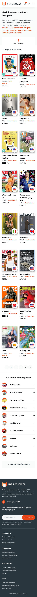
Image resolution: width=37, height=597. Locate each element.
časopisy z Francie (16, 30)
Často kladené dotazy (8, 567)
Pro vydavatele (6, 588)
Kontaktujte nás (7, 558)
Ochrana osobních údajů (9, 555)
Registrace (12, 570)
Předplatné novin (7, 540)
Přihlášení (5, 570)
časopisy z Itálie (16, 33)
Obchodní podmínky (8, 552)
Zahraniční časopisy (8, 543)
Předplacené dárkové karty (10, 585)
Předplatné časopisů (8, 537)
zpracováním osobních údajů (11, 524)
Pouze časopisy (18, 43)
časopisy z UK (18, 28)
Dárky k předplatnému (9, 583)
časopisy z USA (7, 28)
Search (29, 4)
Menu (33, 3)
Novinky (4, 573)
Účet (20, 4)
